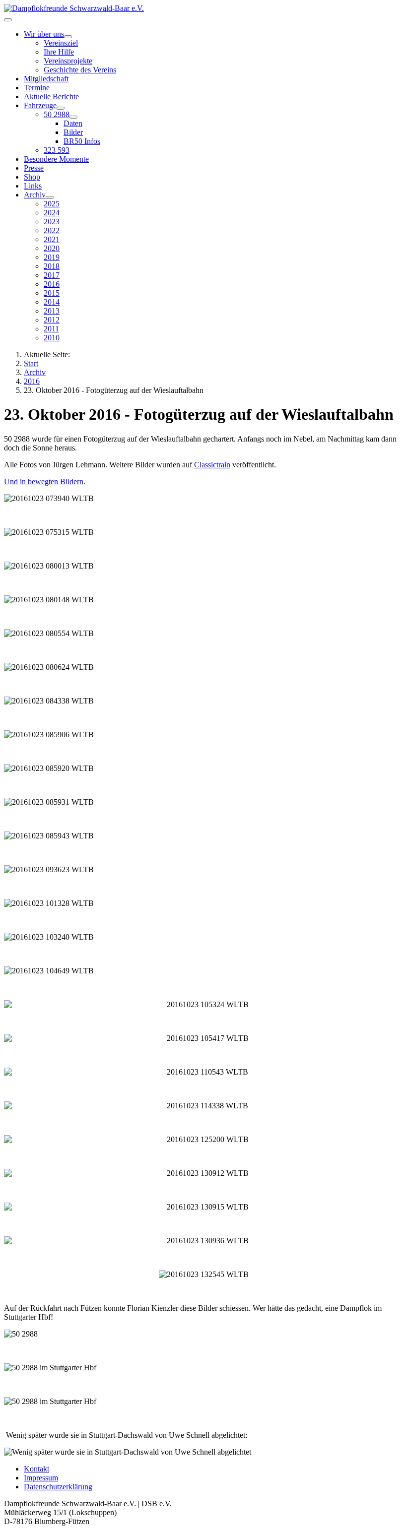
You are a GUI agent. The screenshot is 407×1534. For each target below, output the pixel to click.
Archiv (35, 195)
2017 (52, 275)
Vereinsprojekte (68, 61)
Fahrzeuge (40, 105)
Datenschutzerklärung (58, 1486)
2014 (52, 302)
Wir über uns (44, 34)
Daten (73, 123)
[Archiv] (50, 197)
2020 (52, 248)
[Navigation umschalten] (8, 19)
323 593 (56, 150)
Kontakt (36, 1469)
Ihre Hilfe (59, 52)
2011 (51, 328)
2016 (52, 284)
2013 (52, 311)
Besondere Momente (56, 159)
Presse (34, 168)
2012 (52, 320)
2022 (52, 230)
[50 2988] (73, 117)
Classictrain (212, 464)
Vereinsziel (61, 43)
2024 (52, 212)
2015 (52, 293)
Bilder (73, 132)
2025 (52, 203)
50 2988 (56, 114)
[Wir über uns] (68, 36)
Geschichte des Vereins (80, 69)
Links (33, 186)
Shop (32, 177)
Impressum (41, 1477)
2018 (52, 266)
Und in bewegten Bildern (43, 481)
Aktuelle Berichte (51, 96)
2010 (52, 337)
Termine (37, 87)
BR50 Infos (82, 141)
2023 (52, 221)
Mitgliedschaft (46, 78)
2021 (52, 239)
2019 (52, 257)
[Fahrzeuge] (61, 108)
